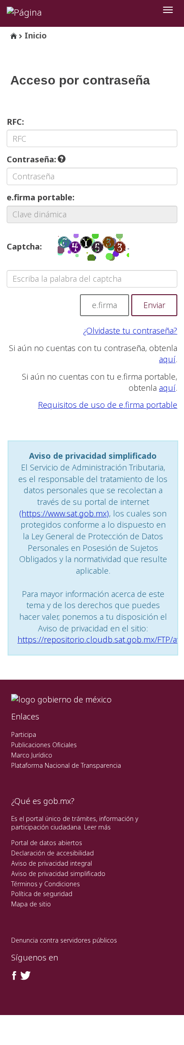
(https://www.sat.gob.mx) (64, 513)
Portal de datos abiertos (46, 842)
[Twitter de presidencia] (25, 975)
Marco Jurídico (31, 755)
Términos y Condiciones (45, 884)
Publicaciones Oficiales (44, 744)
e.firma (104, 305)
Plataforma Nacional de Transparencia (66, 765)
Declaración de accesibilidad (52, 853)
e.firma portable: (41, 197)
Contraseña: (33, 159)
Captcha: (24, 246)
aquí (167, 359)
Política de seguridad (41, 893)
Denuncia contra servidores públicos (64, 940)
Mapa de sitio (31, 904)
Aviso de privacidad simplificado (58, 873)
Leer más (97, 827)
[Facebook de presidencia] (14, 975)
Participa (23, 734)
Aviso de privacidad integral (51, 863)
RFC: (15, 121)
